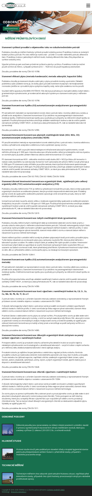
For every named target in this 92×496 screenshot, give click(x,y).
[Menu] (88, 5)
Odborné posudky (13, 416)
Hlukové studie (11, 440)
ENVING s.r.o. (13, 4)
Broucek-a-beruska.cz (18, 492)
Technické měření (13, 465)
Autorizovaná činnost (11, 29)
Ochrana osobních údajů (56, 490)
